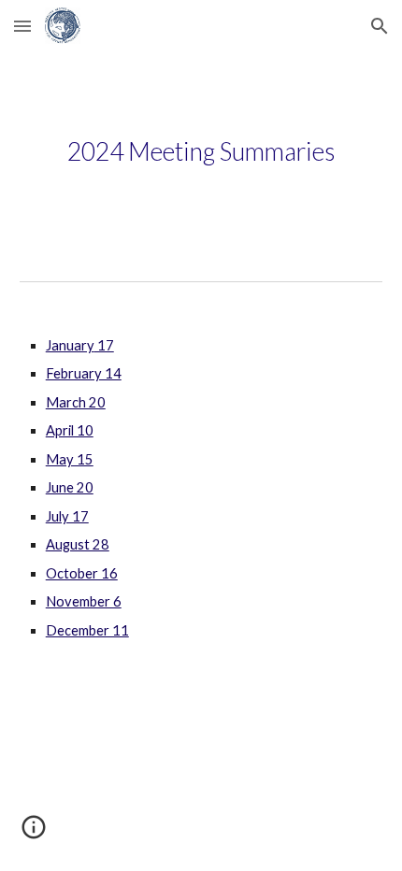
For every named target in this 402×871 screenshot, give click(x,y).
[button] (22, 25)
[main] (201, 151)
